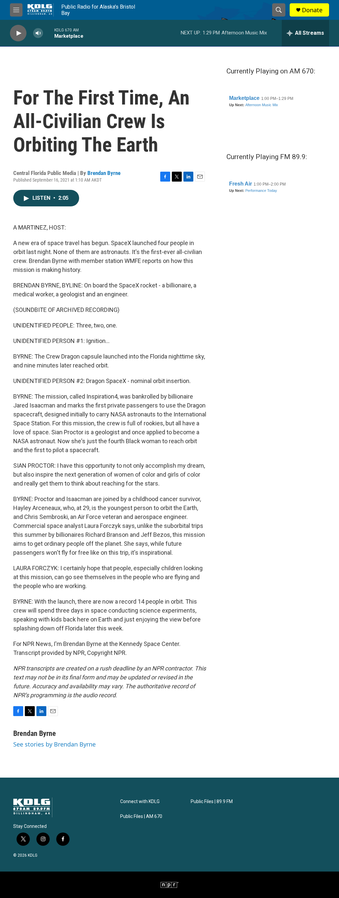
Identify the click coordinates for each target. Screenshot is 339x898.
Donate (312, 10)
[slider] (49, 32)
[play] (18, 33)
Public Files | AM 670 (141, 816)
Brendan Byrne (104, 173)
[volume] (38, 33)
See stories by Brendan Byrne (54, 744)
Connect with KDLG (140, 801)
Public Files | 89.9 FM (212, 801)
